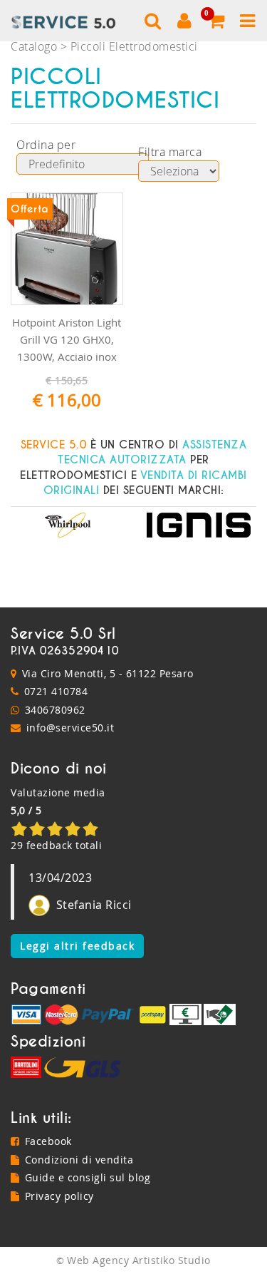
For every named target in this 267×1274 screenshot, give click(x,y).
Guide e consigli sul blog (87, 1177)
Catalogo (34, 46)
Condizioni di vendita (79, 1159)
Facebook (48, 1141)
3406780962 (55, 709)
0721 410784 (56, 691)
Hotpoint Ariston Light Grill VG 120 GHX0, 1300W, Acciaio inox (66, 339)
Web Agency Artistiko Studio (139, 1260)
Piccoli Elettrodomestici (134, 46)
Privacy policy (59, 1196)
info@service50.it (70, 727)
